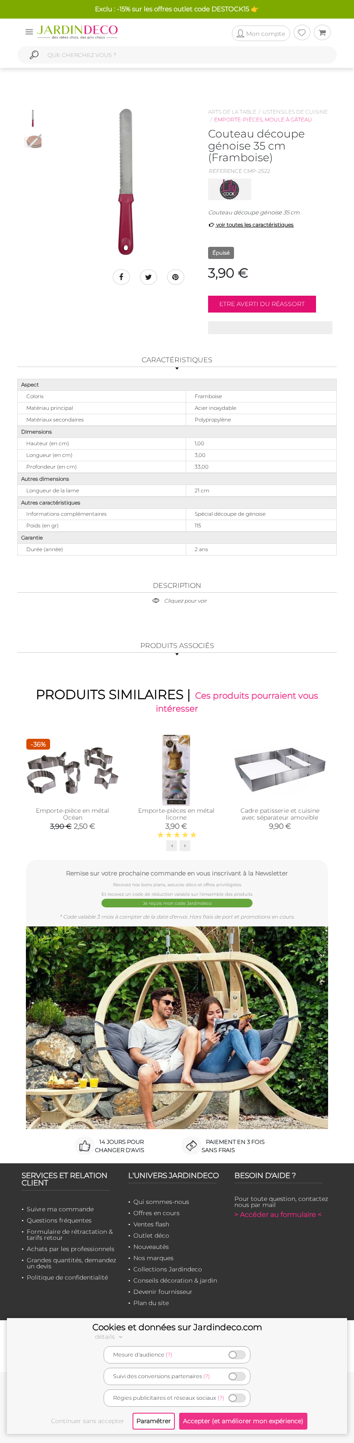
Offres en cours (156, 1213)
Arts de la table (232, 112)
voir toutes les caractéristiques (254, 224)
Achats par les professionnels (70, 1249)
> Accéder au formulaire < (278, 1214)
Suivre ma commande (60, 1209)
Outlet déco (151, 1235)
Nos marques (153, 1258)
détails (106, 1337)
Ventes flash (151, 1224)
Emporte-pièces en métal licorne (176, 814)
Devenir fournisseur (163, 1292)
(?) (169, 1354)
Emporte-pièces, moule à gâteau (263, 119)
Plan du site (151, 1303)
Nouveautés (151, 1247)
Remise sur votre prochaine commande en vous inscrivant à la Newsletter (177, 873)
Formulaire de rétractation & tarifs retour (70, 1235)
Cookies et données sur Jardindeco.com (177, 1327)
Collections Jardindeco (167, 1269)
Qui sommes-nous (161, 1202)
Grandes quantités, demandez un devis (71, 1263)
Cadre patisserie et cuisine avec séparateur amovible (279, 814)
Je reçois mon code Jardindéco (177, 903)
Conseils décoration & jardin (175, 1280)
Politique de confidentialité (67, 1277)
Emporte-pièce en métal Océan (72, 814)
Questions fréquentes (59, 1220)
